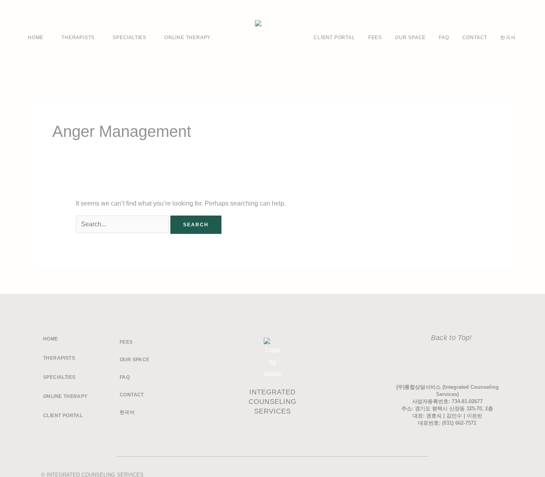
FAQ (444, 37)
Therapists (78, 37)
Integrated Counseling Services (272, 401)
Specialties (129, 37)
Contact (475, 37)
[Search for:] (123, 224)
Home (35, 37)
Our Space (410, 37)
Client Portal (334, 37)
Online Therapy (187, 37)
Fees (375, 37)
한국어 (507, 37)
